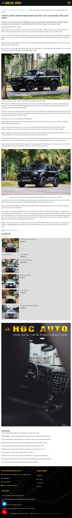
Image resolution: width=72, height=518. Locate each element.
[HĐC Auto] (11, 3)
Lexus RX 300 (24, 290)
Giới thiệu (39, 479)
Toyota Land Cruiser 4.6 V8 (28, 239)
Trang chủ (40, 475)
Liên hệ (39, 486)
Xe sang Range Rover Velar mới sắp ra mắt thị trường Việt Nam (20, 462)
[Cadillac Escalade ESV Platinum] (10, 312)
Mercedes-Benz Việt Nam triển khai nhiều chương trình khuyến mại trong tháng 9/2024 (27, 459)
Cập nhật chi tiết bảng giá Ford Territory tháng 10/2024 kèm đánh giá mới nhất (24, 442)
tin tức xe (12, 10)
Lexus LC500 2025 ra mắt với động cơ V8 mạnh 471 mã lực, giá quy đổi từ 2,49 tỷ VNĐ (26, 439)
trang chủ (4, 10)
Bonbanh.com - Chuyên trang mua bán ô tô (48, 513)
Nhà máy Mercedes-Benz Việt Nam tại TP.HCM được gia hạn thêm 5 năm (22, 446)
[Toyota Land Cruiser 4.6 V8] (10, 245)
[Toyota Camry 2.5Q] (10, 266)
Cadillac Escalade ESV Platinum (29, 305)
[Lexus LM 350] (10, 255)
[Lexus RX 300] (10, 296)
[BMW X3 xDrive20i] (10, 281)
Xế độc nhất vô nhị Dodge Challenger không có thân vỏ (18, 452)
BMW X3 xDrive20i (25, 275)
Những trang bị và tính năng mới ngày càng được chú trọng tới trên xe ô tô (23, 449)
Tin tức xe (40, 483)
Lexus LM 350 (24, 254)
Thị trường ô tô (21, 10)
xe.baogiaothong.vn (11, 230)
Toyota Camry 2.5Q (25, 260)
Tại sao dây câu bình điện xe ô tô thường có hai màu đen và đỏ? (20, 433)
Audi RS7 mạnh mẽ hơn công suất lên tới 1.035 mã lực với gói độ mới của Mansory (25, 455)
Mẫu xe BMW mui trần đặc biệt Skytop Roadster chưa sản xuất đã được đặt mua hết (26, 436)
